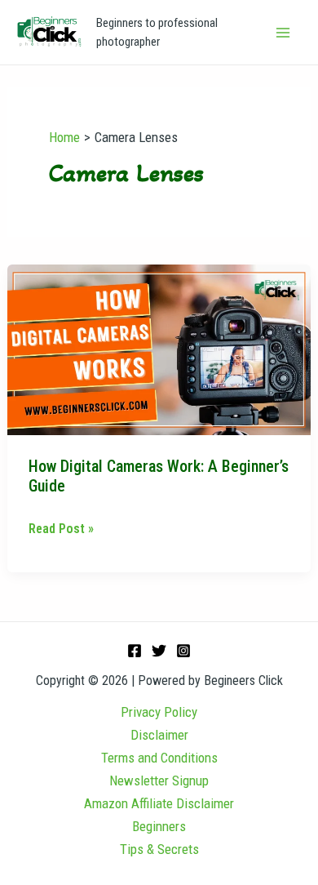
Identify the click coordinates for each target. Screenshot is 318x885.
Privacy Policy (159, 712)
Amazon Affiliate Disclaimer (159, 803)
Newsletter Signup (159, 780)
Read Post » (61, 527)
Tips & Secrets (159, 849)
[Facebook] (134, 650)
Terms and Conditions (159, 757)
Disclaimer (159, 735)
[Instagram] (183, 650)
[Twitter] (159, 650)
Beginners (159, 826)
